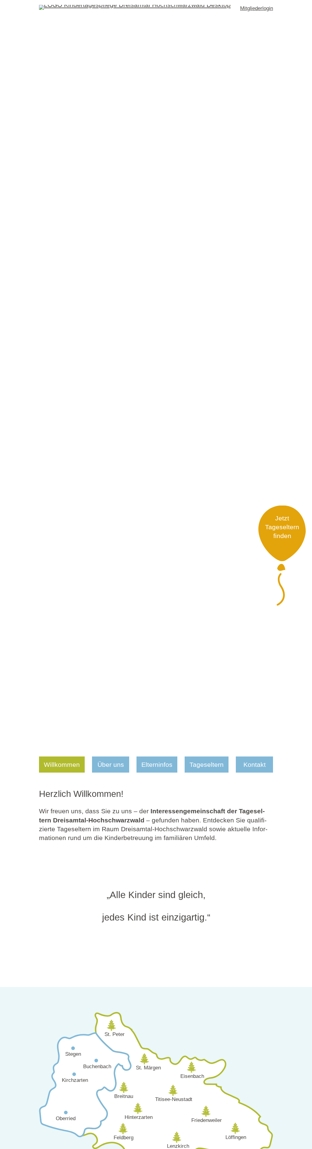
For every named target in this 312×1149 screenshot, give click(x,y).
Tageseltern (207, 764)
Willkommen (62, 764)
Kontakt (254, 764)
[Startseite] (135, 8)
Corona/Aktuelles (214, 746)
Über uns (111, 764)
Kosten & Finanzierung (174, 755)
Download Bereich (216, 755)
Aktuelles (154, 746)
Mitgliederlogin (256, 8)
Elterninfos (156, 764)
